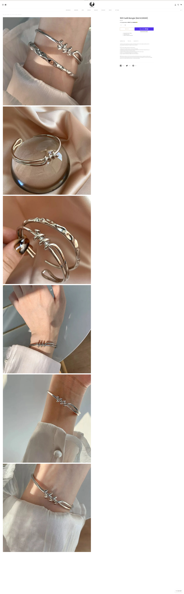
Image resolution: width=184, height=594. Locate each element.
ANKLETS (110, 10)
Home (3, 14)
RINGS (83, 10)
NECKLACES (103, 10)
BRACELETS (96, 10)
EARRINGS (89, 10)
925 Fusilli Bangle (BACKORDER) (17, 14)
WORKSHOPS (76, 10)
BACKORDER (8, 14)
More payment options (144, 31)
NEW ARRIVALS (68, 10)
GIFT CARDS (117, 10)
